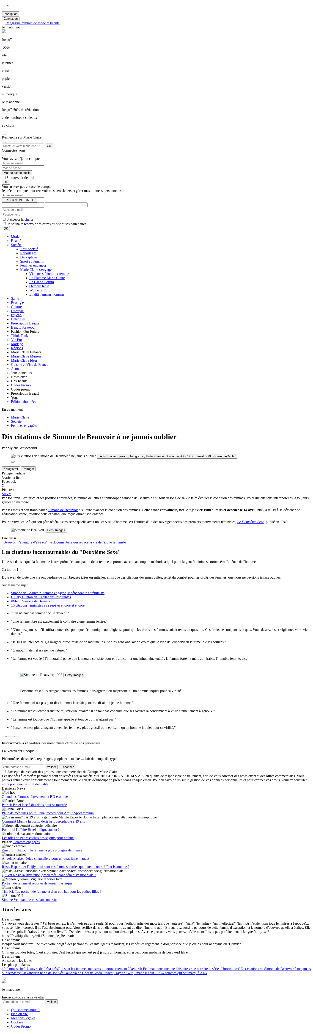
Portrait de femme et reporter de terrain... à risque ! (38, 883)
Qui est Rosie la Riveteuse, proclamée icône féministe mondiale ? (49, 875)
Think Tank (19, 336)
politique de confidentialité (29, 784)
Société (16, 245)
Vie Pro (16, 340)
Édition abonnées (23, 402)
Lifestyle (17, 311)
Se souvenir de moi (20, 178)
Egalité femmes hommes (47, 294)
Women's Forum (41, 290)
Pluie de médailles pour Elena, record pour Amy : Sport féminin (48, 813)
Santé (15, 298)
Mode (15, 236)
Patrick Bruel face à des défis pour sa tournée (34, 805)
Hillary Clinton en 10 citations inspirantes (41, 597)
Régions (17, 348)
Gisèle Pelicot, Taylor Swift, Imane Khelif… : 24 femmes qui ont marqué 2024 (150, 973)
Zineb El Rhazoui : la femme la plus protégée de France (42, 850)
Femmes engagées (33, 265)
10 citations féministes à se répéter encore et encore (48, 605)
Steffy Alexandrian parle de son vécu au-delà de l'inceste (52, 973)
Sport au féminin (32, 261)
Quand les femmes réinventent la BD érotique (35, 796)
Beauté (16, 241)
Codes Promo (21, 385)
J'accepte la (19, 219)
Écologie (17, 303)
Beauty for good (23, 327)
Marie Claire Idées (24, 360)
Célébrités (18, 319)
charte (29, 219)
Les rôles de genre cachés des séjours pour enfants (38, 838)
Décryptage (28, 257)
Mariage (17, 344)
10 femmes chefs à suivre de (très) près (30, 969)
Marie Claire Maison (26, 356)
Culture (16, 307)
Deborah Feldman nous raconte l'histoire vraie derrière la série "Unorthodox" (185, 969)
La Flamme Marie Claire (47, 278)
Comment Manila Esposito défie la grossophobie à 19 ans (43, 821)
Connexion (11, 18)
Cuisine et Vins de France (29, 364)
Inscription (10, 14)
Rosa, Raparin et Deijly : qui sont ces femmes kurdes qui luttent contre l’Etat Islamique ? (65, 867)
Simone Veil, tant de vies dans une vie (29, 900)
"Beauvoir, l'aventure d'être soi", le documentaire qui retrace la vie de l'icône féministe (64, 542)
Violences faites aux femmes (49, 274)
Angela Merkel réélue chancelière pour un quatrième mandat (45, 858)
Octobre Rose (39, 286)
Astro (15, 369)
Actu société (29, 249)
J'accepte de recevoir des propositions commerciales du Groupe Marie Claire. (62, 772)
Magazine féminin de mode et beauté (33, 23)
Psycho (16, 315)
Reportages (28, 253)
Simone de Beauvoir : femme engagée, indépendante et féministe (57, 593)
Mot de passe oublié (17, 173)
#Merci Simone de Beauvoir (31, 601)
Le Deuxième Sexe (250, 522)
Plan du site (19, 1014)
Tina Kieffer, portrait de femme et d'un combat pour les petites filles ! (51, 891)
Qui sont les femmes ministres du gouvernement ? (93, 969)
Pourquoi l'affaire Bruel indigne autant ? (31, 830)
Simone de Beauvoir (63, 510)
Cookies (17, 1022)
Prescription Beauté (25, 323)
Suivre (6, 494)
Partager (28, 469)
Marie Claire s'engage (36, 270)
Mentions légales (23, 1018)
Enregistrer (11, 469)
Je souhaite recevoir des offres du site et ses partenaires (46, 224)
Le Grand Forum (41, 282)
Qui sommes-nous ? (25, 1010)
